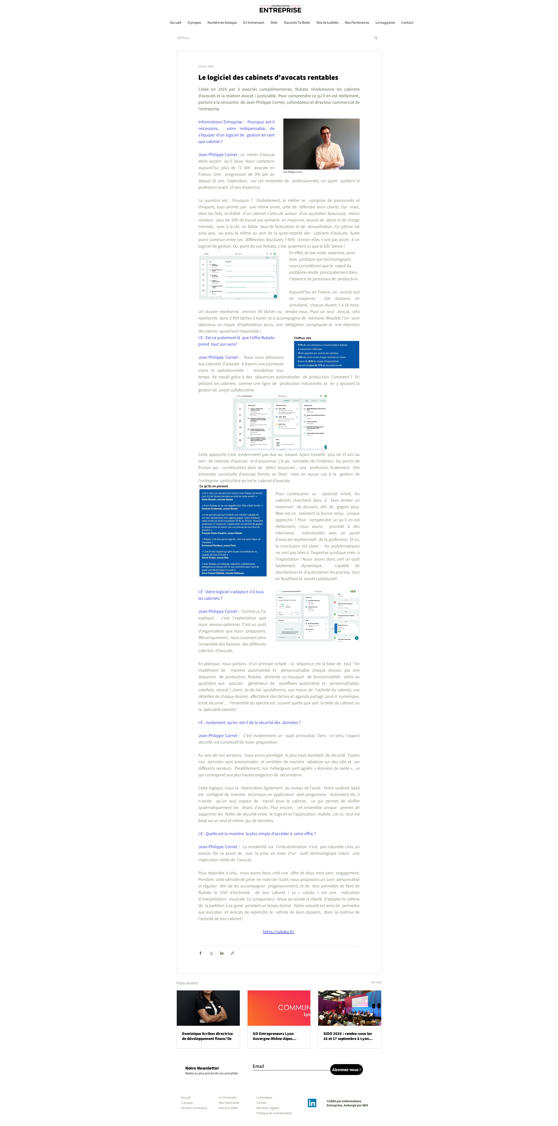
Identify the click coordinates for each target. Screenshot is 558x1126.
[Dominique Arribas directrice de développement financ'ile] (208, 1008)
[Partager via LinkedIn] (222, 953)
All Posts (183, 38)
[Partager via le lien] (232, 953)
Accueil (186, 1097)
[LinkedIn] (312, 1103)
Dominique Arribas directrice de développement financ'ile (207, 1036)
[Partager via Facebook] (200, 953)
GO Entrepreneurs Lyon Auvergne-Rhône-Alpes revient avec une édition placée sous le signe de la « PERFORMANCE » (276, 1036)
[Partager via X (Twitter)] (211, 953)
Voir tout (376, 982)
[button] (376, 37)
